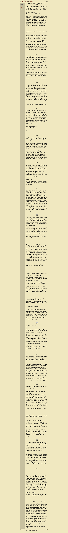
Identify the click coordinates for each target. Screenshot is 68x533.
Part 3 (21, 6)
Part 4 (21, 7)
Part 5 (21, 8)
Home (21, 3)
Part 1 (21, 5)
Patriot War (21, 4)
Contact (21, 9)
